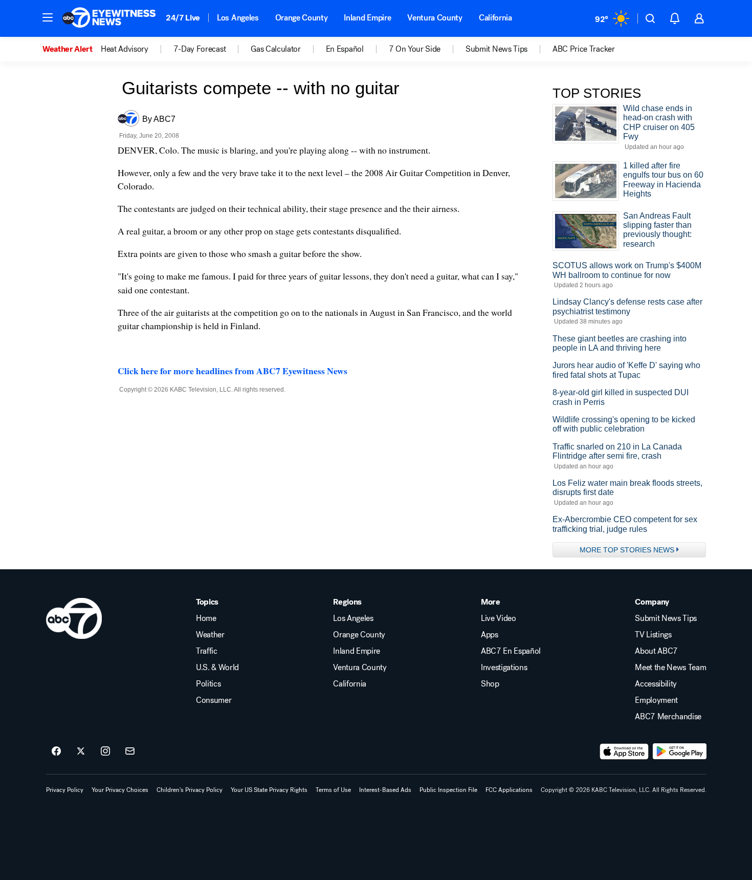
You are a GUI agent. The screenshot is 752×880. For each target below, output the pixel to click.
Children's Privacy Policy (190, 790)
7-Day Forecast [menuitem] (199, 49)
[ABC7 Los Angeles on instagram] (105, 751)
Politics (208, 684)
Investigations (504, 667)
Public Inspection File (448, 790)
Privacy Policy (64, 790)
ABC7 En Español (511, 651)
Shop (490, 684)
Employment (656, 700)
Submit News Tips (666, 618)
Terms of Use (333, 790)
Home (206, 618)
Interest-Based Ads (385, 790)
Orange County (301, 17)
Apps (489, 635)
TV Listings (653, 635)
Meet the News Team (670, 667)
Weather (210, 635)
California (495, 17)
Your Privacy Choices (120, 790)
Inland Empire (367, 17)
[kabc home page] (74, 618)
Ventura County (434, 17)
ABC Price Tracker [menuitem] (583, 49)
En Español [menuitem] (345, 49)
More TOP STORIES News (627, 550)
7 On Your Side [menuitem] (415, 49)
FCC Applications (509, 790)
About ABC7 (656, 651)
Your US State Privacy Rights (269, 790)
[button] (47, 17)
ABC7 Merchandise (668, 717)
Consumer (213, 700)
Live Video (498, 618)
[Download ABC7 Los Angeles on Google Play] (679, 751)
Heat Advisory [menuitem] (124, 49)
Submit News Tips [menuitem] (496, 49)
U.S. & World (217, 667)
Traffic (206, 651)
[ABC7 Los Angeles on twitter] (81, 751)
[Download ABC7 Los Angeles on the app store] (624, 751)
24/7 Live (183, 17)
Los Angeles (237, 17)
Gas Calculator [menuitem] (276, 49)
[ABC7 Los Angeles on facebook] (56, 751)
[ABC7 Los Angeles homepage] (109, 18)
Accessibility (656, 684)
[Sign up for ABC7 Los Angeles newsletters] (130, 751)
